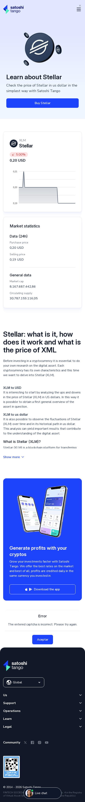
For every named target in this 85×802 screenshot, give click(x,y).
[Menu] (79, 9)
